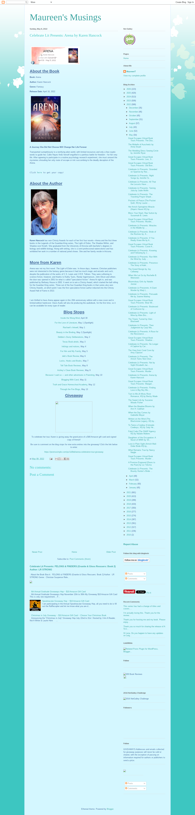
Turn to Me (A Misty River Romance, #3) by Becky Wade (143, 395)
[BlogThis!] (59, 458)
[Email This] (56, 458)
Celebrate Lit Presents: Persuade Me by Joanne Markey (143, 295)
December (134, 108)
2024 (129, 97)
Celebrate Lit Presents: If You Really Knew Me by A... (141, 239)
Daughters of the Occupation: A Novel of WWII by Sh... (142, 438)
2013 (129, 523)
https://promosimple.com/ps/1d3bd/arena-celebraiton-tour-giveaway (73, 452)
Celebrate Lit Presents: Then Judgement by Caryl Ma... (141, 326)
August (132, 123)
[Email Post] (51, 459)
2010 (129, 535)
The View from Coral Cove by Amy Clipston (141, 351)
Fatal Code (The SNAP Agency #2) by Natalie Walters (142, 432)
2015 (129, 515)
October (133, 115)
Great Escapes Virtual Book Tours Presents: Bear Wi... (141, 301)
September (134, 119)
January (133, 487)
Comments (132, 579)
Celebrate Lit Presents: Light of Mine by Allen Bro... (142, 314)
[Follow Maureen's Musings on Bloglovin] (136, 561)
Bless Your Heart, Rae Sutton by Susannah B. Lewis (142, 214)
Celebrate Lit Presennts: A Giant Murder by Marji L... (142, 289)
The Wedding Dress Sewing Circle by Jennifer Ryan (143, 152)
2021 (129, 492)
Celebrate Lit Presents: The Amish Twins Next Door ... (141, 357)
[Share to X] (62, 458)
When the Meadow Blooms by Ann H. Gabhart (141, 407)
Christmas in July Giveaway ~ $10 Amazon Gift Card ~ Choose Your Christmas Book (68, 615)
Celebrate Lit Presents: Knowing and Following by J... (142, 251)
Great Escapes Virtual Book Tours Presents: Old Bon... (141, 164)
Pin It (148, 593)
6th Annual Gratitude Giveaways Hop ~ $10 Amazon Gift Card (58, 591)
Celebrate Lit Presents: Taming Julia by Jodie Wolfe (142, 189)
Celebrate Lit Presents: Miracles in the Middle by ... (142, 226)
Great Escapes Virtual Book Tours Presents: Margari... (141, 382)
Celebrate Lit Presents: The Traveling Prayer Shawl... (140, 195)
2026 (129, 89)
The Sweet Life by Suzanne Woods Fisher (140, 401)
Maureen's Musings (65, 17)
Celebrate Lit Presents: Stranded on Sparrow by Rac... (142, 170)
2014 (129, 519)
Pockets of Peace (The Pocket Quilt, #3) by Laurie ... (142, 201)
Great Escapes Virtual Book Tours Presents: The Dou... (141, 139)
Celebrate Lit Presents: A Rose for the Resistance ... (143, 332)
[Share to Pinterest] (67, 458)
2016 (129, 511)
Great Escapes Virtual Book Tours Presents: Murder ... (141, 370)
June (131, 131)
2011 (129, 531)
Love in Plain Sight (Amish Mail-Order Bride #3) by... (142, 445)
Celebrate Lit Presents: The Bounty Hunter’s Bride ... (140, 470)
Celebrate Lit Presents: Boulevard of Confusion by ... (143, 307)
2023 (129, 100)
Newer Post (37, 552)
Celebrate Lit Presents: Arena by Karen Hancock (142, 376)
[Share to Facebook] (65, 458)
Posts (130, 574)
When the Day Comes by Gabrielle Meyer (139, 413)
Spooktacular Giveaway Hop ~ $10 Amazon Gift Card (65, 601)
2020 (129, 496)
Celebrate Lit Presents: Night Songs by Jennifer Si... (141, 176)
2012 (129, 527)
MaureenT (131, 71)
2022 (129, 104)
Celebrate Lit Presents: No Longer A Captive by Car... (143, 345)
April (131, 476)
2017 (129, 508)
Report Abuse (130, 544)
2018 (129, 504)
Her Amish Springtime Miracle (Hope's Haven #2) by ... (141, 208)
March (132, 480)
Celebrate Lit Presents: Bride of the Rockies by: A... (142, 233)
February (133, 484)
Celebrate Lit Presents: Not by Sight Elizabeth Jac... (141, 363)
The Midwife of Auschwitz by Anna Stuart (141, 145)
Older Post (111, 552)
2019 (129, 500)
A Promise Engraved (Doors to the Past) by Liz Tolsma (141, 463)
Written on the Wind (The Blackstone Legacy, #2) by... (142, 420)
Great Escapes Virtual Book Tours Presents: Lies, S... (140, 158)
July (131, 127)
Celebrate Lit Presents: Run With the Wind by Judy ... (142, 258)
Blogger (110, 809)
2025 (129, 93)
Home (74, 552)
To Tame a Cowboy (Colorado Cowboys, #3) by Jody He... (141, 426)
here (39, 172)
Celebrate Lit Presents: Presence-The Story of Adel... (143, 264)
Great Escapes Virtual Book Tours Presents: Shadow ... (141, 339)
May (131, 135)
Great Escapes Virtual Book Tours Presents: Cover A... (141, 245)
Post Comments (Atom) (80, 559)
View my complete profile (134, 75)
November (134, 112)
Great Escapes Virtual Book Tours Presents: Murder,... (141, 220)
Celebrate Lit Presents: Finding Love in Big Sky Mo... (142, 388)
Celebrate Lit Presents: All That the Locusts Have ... (142, 183)
